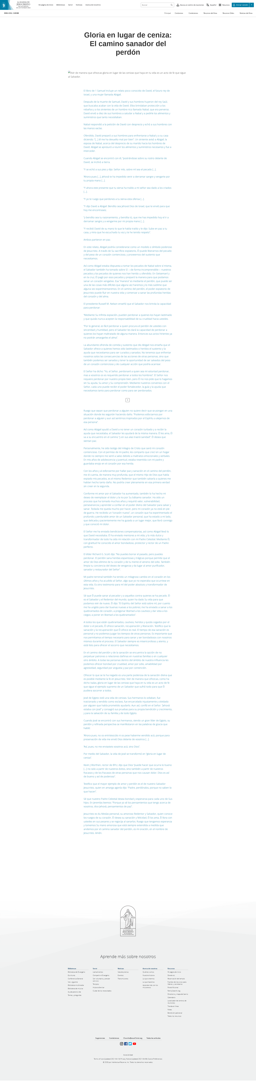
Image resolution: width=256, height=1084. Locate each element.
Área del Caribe (11, 13)
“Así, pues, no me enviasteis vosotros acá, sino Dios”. (112, 746)
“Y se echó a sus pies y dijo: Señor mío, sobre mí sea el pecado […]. (120, 169)
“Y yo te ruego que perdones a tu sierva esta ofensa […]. (114, 199)
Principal (167, 13)
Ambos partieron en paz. (97, 239)
